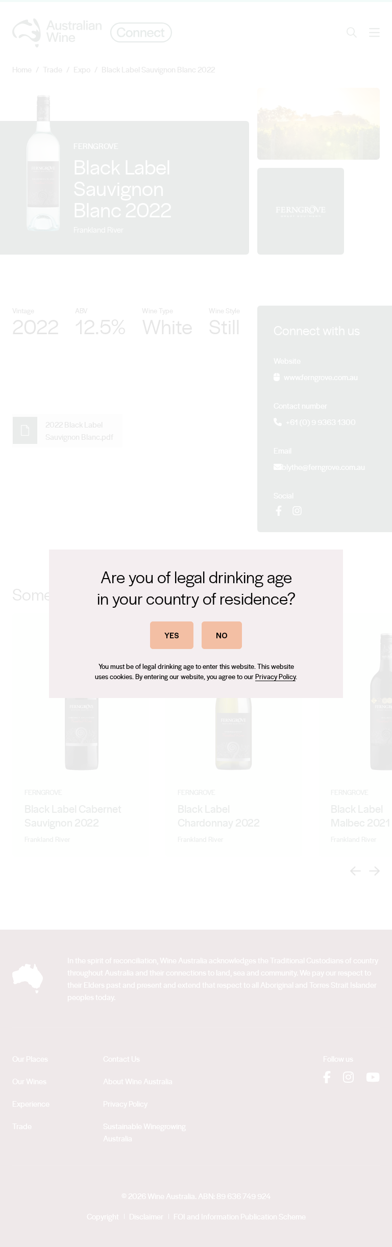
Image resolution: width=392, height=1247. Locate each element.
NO (222, 635)
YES (171, 635)
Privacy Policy (275, 676)
